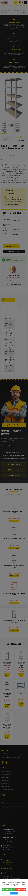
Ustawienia (14, 893)
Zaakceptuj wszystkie (8, 889)
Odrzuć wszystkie (21, 889)
